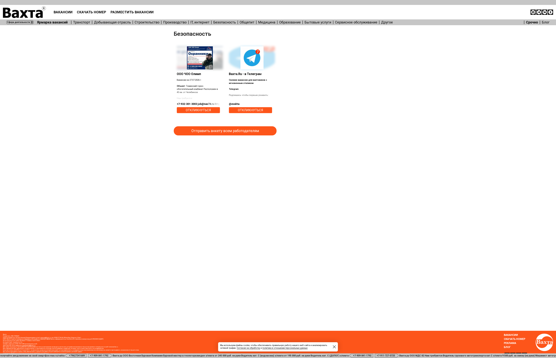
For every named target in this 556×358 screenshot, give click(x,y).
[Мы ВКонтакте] (544, 12)
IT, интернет (200, 22)
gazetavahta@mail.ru (28, 345)
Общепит (247, 22)
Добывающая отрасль (112, 22)
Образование (290, 22)
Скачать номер (91, 12)
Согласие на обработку (248, 348)
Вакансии (63, 12)
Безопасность (224, 22)
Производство (175, 22)
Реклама (510, 343)
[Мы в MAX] (533, 12)
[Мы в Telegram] (539, 12)
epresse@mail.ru (46, 337)
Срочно (532, 22)
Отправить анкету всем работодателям (225, 131)
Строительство (147, 22)
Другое (387, 22)
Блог (546, 22)
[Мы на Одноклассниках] (550, 12)
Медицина (266, 22)
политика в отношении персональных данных (285, 348)
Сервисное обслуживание (356, 22)
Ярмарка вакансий (52, 22)
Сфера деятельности (18, 22)
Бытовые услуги (317, 22)
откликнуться (198, 110)
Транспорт (81, 22)
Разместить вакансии (132, 12)
